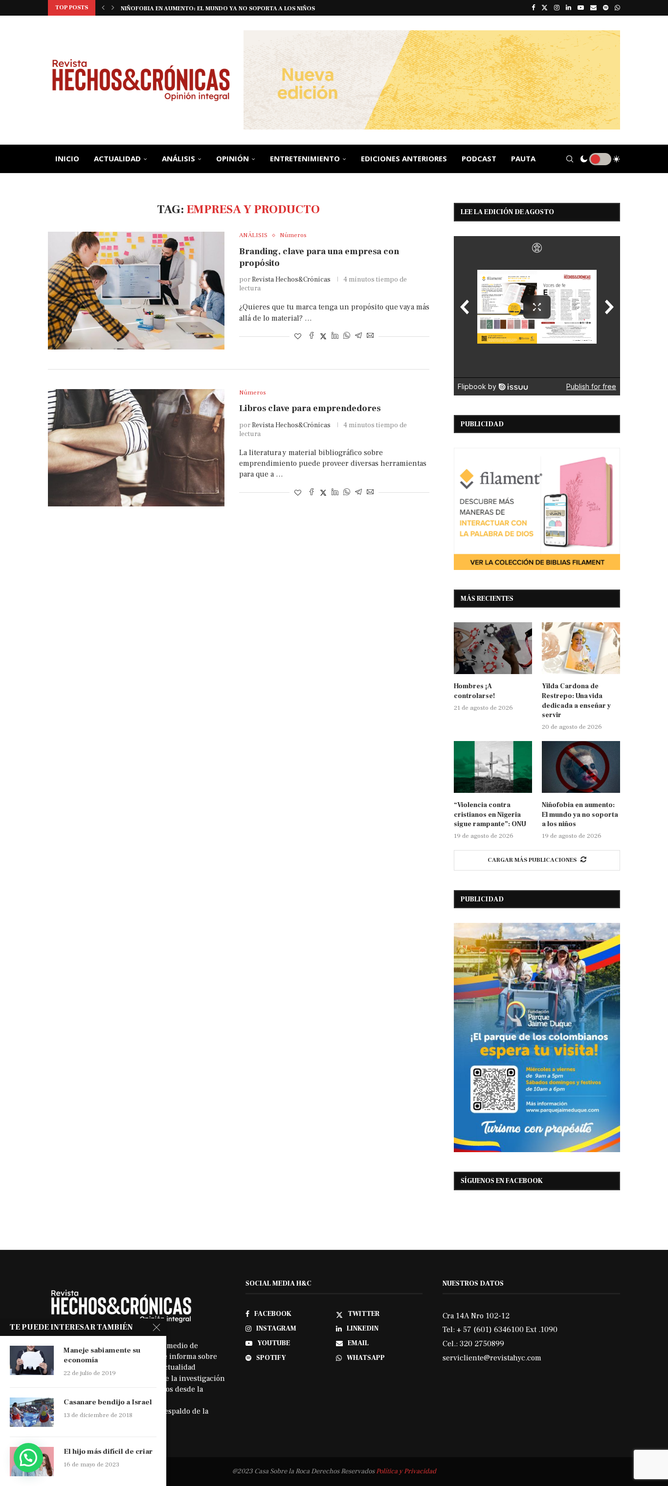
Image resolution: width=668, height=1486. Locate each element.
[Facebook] (533, 8)
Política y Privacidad (406, 1471)
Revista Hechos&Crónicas (291, 279)
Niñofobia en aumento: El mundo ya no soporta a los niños (580, 815)
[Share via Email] (370, 336)
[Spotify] (605, 8)
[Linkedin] (568, 8)
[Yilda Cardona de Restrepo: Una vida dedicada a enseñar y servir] (581, 648)
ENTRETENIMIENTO (305, 158)
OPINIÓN (232, 158)
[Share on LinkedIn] (335, 336)
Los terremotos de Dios (160, 8)
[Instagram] (556, 8)
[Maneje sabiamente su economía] (32, 1360)
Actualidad (117, 158)
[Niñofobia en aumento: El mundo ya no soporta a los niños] (581, 767)
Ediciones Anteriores (404, 158)
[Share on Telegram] (358, 336)
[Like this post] (297, 336)
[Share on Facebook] (311, 336)
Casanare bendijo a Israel (108, 1402)
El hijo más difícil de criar (108, 1451)
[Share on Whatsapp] (346, 336)
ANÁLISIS (178, 158)
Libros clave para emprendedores (309, 408)
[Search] (570, 159)
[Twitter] (544, 8)
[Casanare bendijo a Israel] (32, 1412)
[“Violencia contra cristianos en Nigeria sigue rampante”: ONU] (493, 767)
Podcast (479, 158)
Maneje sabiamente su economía (102, 1355)
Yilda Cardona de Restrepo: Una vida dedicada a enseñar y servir (576, 701)
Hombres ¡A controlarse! (474, 691)
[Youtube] (581, 8)
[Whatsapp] (617, 8)
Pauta (523, 158)
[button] (103, 8)
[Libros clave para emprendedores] (136, 447)
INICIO (67, 158)
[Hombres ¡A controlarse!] (493, 648)
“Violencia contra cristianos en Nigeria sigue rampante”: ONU (490, 815)
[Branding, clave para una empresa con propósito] (136, 290)
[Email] (593, 8)
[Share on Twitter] (323, 336)
